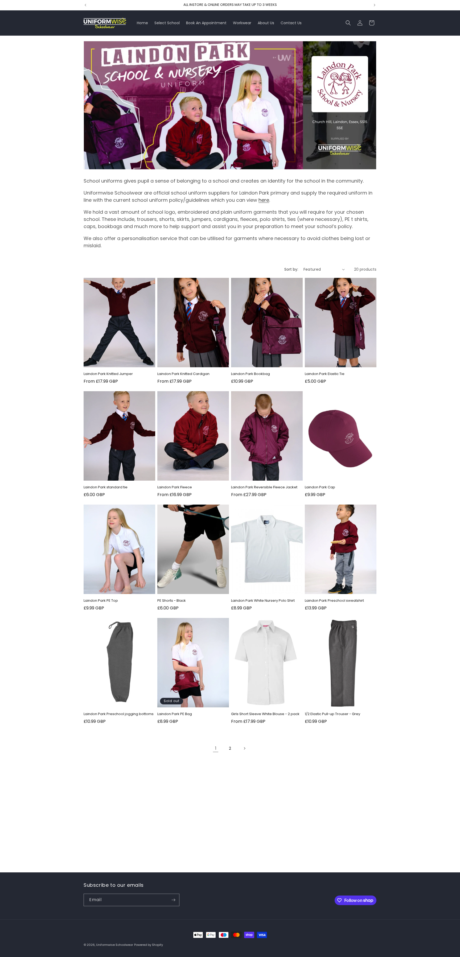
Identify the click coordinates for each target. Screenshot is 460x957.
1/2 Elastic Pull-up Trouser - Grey (332, 714)
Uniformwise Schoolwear (114, 945)
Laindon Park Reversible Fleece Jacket (264, 487)
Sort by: (291, 269)
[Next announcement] (374, 5)
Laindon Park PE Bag (174, 714)
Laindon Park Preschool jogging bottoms (119, 714)
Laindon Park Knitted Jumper (108, 374)
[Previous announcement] (85, 5)
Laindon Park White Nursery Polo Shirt (263, 601)
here (263, 200)
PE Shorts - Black (171, 601)
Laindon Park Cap (320, 487)
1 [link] (215, 748)
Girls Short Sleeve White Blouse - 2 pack (265, 714)
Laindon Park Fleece (174, 487)
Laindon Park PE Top (101, 601)
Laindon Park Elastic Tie (324, 374)
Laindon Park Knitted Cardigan (183, 374)
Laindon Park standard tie (106, 487)
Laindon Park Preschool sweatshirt (334, 601)
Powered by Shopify (148, 945)
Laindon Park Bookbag (250, 374)
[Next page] (244, 748)
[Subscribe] (173, 900)
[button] (348, 23)
